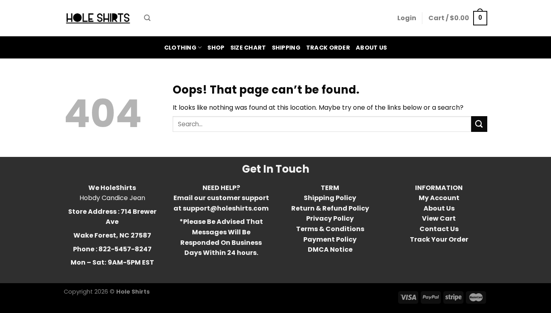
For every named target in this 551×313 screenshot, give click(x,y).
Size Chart (248, 48)
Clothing (180, 48)
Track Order (328, 48)
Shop (215, 48)
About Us (371, 48)
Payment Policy (330, 239)
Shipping (286, 48)
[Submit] (479, 124)
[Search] (147, 18)
